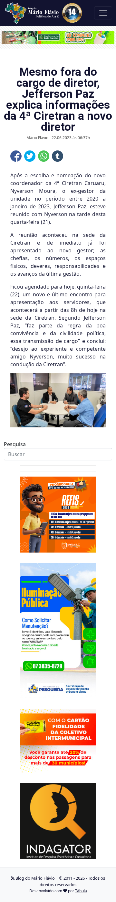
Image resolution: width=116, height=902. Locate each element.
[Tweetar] (29, 156)
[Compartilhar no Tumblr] (57, 156)
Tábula (81, 891)
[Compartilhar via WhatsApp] (43, 156)
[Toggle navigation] (103, 12)
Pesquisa (15, 444)
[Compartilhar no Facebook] (16, 156)
